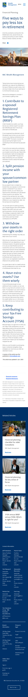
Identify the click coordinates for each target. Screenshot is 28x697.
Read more (8, 452)
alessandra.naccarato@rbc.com (18, 579)
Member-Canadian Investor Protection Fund (20, 647)
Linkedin (4, 565)
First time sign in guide (7, 669)
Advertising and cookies (19, 653)
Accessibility (18, 637)
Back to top (13, 687)
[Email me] (8, 43)
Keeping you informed (5, 674)
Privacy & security (20, 631)
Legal (16, 634)
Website (4, 649)
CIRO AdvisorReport (19, 641)
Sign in (4, 665)
